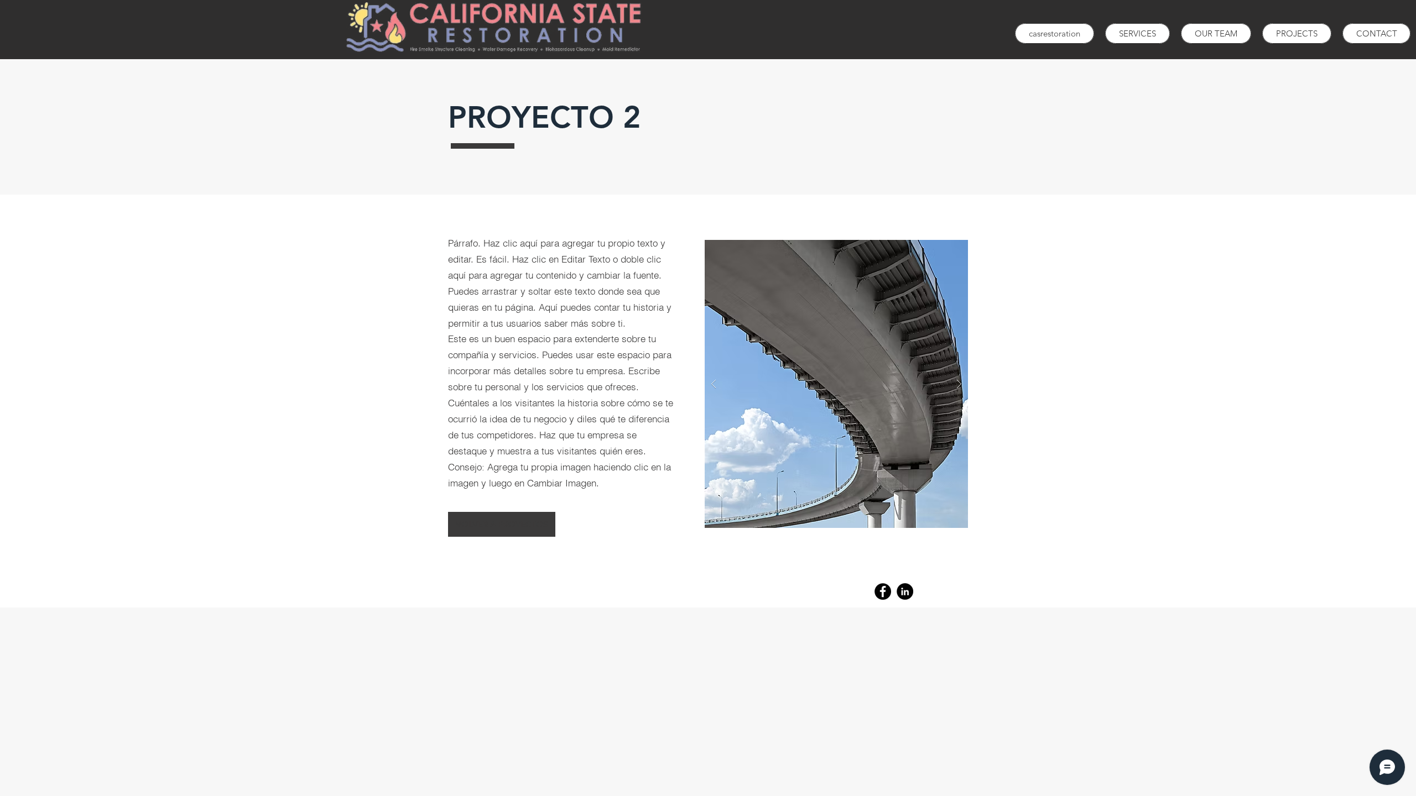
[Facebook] (882, 591)
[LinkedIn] (905, 591)
